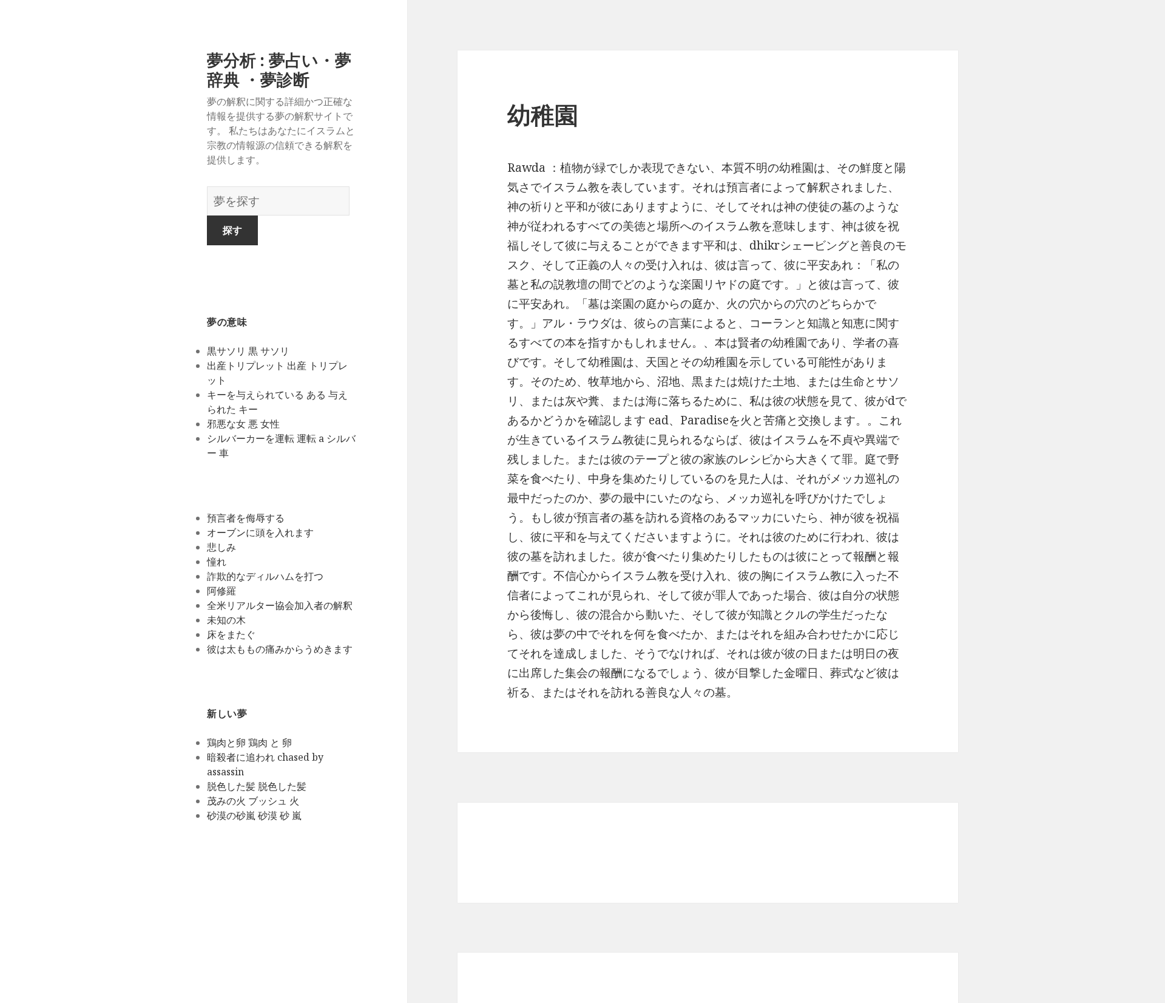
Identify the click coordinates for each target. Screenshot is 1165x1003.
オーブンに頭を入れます (260, 532)
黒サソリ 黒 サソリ (248, 351)
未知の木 (226, 620)
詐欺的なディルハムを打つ (265, 576)
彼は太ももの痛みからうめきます (280, 649)
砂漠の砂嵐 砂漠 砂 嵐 (254, 815)
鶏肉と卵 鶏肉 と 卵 (249, 742)
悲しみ (221, 547)
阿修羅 (221, 590)
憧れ (216, 561)
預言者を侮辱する (246, 518)
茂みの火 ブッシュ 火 (253, 800)
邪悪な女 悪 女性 (243, 423)
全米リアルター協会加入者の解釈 (280, 605)
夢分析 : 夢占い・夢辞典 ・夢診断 (279, 69)
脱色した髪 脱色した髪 (256, 786)
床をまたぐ (231, 634)
